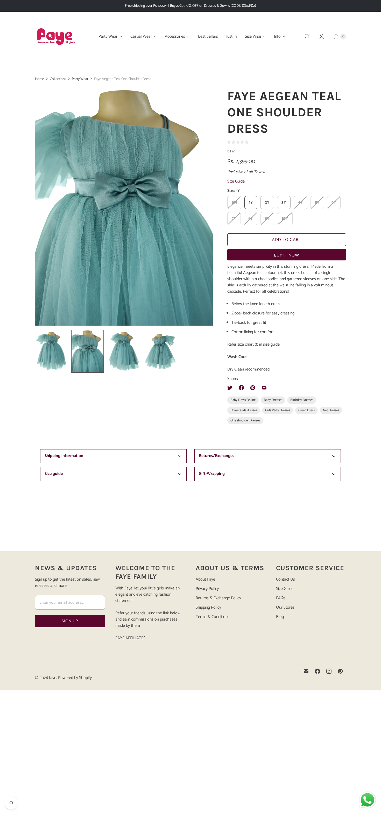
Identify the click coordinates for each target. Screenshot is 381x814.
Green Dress (306, 410)
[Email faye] (306, 671)
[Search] (307, 36)
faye (52, 677)
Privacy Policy (207, 588)
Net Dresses (331, 410)
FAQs (281, 598)
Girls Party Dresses (277, 410)
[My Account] (321, 36)
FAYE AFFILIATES (130, 638)
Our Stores (285, 607)
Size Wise (253, 36)
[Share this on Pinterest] (252, 387)
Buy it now (286, 255)
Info (277, 36)
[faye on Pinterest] (340, 671)
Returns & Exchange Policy (218, 598)
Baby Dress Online (243, 400)
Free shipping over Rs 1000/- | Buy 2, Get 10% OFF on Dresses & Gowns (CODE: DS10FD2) (190, 6)
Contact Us (285, 579)
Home (39, 79)
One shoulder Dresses (245, 420)
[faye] (55, 36)
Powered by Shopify (75, 677)
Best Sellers (208, 36)
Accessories (175, 36)
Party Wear (107, 36)
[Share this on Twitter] (231, 387)
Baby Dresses (273, 400)
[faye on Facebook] (317, 671)
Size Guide (236, 181)
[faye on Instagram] (329, 671)
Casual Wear (141, 36)
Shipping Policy (208, 607)
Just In (231, 36)
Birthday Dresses (301, 400)
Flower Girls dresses (243, 410)
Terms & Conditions (212, 616)
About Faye (205, 579)
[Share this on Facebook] (241, 387)
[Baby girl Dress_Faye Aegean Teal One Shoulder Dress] (135, 207)
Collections (58, 79)
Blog (280, 616)
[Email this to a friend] (264, 387)
